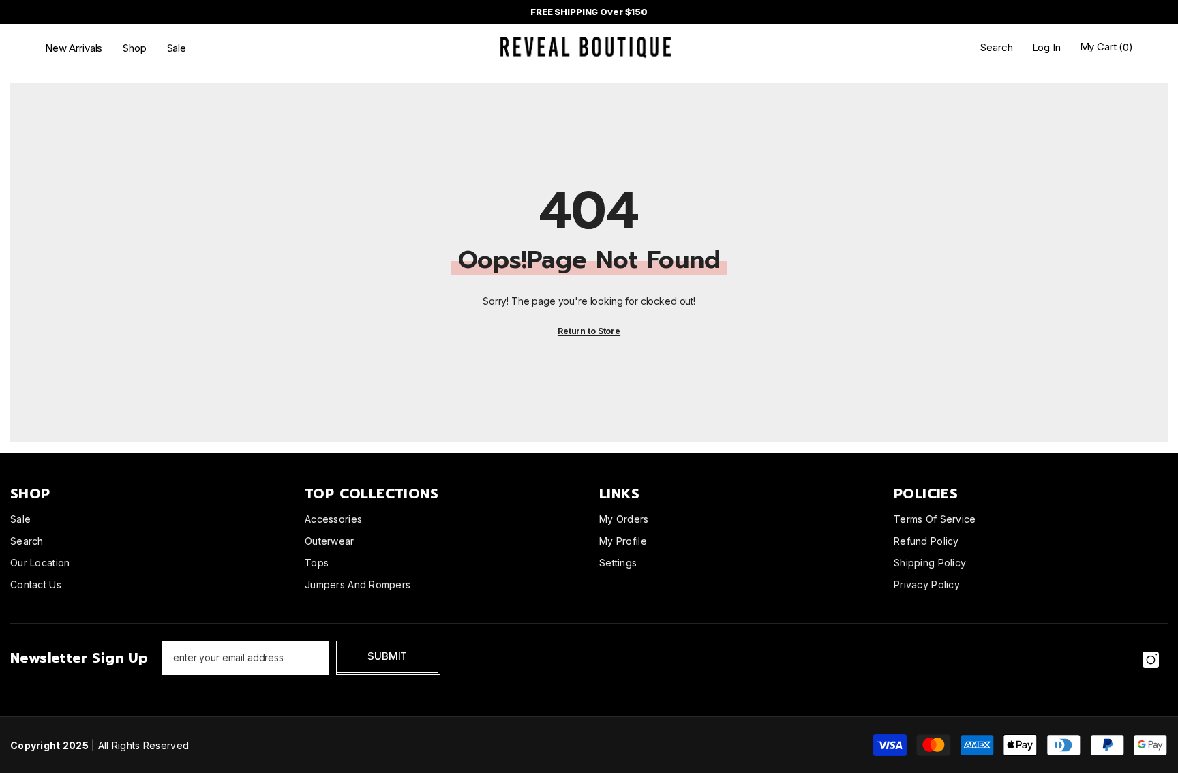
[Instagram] (1151, 660)
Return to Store (589, 331)
